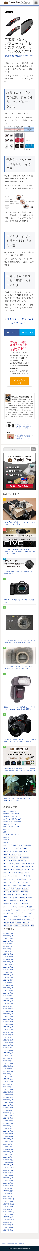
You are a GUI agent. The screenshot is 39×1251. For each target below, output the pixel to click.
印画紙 (24, 869)
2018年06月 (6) (8, 1173)
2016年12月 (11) (8, 1219)
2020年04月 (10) (8, 1115)
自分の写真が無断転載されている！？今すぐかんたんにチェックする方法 (19, 523)
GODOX (7, 869)
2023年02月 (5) (8, 1029)
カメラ (12, 913)
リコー (12, 879)
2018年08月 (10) (8, 1167)
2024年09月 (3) (8, 985)
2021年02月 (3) (8, 1089)
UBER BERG (31, 863)
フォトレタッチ (9, 863)
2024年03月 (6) (8, 996)
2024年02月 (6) (8, 998)
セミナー (20, 876)
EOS (20, 854)
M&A (13, 922)
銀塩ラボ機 (27, 885)
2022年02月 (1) (8, 1061)
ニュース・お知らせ (9, 811)
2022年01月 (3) (8, 1063)
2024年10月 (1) (8, 982)
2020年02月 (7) (8, 1120)
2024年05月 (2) (8, 990)
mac (21, 851)
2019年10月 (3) (8, 1131)
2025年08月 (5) (8, 959)
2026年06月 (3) (8, 936)
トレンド (26, 872)
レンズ (6, 58)
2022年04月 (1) (8, 1055)
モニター (21, 845)
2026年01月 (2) (8, 946)
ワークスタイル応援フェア (11, 900)
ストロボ (7, 845)
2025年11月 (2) (8, 951)
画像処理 (6, 840)
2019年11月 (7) (8, 1128)
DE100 (18, 888)
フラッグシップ (27, 913)
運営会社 (4, 1243)
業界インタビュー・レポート (12, 826)
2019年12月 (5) (8, 1126)
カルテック (8, 894)
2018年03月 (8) (8, 1180)
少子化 (16, 897)
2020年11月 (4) (8, 1097)
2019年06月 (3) (8, 1141)
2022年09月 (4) (8, 1042)
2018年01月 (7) (8, 1186)
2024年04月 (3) (8, 993)
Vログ (23, 900)
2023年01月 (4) (8, 1032)
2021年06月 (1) (8, 1079)
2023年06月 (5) (8, 1019)
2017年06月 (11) (8, 1204)
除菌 (25, 894)
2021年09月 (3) (8, 1071)
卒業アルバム (8, 897)
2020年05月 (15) (8, 1113)
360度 (6, 913)
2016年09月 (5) (8, 1227)
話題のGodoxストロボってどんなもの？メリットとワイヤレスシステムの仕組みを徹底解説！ (19, 708)
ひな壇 (14, 885)
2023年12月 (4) (8, 1003)
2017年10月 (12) (8, 1193)
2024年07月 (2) (8, 988)
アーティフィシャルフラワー (22, 925)
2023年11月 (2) (8, 1006)
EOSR (19, 913)
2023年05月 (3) (8, 1022)
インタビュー (22, 860)
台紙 (33, 925)
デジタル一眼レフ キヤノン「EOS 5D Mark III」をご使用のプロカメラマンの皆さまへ (19, 667)
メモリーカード (9, 882)
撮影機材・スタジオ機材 (11, 814)
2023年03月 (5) (8, 1027)
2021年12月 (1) (8, 1066)
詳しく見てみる (19, 381)
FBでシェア (12, 332)
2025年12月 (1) (8, 949)
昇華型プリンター (20, 863)
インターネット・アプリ (11, 834)
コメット (19, 879)
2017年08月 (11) (8, 1199)
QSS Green (26, 888)
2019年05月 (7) (8, 1144)
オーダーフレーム (16, 903)
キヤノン (15, 848)
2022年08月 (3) (8, 1045)
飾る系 (14, 845)
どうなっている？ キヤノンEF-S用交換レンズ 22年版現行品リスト (19, 572)
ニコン (27, 848)
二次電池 (7, 910)
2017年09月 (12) (8, 1196)
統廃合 (22, 897)
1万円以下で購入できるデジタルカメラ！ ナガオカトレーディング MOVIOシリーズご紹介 (19, 641)
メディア (12, 872)
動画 (21, 848)
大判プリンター (25, 857)
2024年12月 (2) (8, 977)
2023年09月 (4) (8, 1011)
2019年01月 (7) (8, 1154)
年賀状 (7, 851)
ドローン (27, 851)
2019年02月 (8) (8, 1152)
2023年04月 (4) (8, 1024)
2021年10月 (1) (8, 1068)
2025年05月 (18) (8, 967)
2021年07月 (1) (8, 1076)
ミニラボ (18, 866)
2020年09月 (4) (8, 1102)
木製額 (7, 903)
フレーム (29, 900)
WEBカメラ (24, 910)
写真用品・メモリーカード (11, 816)
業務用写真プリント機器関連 (12, 821)
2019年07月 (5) (8, 1139)
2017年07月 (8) (8, 1201)
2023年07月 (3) (8, 1016)
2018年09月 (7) (8, 1165)
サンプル (26, 922)
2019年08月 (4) (8, 1136)
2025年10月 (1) (8, 954)
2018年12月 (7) (8, 1157)
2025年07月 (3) (8, 962)
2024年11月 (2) (8, 980)
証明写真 (28, 845)
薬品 (6, 872)
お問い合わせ (21, 1243)
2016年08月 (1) (8, 1230)
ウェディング (8, 925)
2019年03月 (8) (8, 1149)
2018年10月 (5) (8, 1162)
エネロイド (15, 910)
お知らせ (6, 837)
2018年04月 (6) (8, 1178)
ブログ (7, 919)
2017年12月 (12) (8, 1188)
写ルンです (19, 882)
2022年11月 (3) (8, 1037)
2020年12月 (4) (8, 1094)
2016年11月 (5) (8, 1222)
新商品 (5, 842)
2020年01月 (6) (8, 1123)
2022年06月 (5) (8, 1050)
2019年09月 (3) (8, 1133)
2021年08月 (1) (8, 1074)
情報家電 (32, 910)
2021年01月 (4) (8, 1092)
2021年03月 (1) (8, 1087)
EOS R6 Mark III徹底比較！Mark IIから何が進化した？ (19, 601)
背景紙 (26, 882)
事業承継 (19, 922)
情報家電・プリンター (10, 824)
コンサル (32, 869)
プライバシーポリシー (10, 1243)
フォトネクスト (16, 869)
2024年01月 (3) (8, 1001)
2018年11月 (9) (8, 1160)
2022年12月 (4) (8, 1035)
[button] (36, 2)
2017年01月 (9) (8, 1217)
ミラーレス (14, 851)
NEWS (6, 922)
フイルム (17, 907)
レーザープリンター (10, 876)
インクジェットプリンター (11, 857)
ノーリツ (7, 888)
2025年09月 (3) (8, 956)
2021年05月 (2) (8, 1081)
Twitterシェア (27, 332)
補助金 (15, 916)
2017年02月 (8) (8, 1214)
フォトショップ (9, 866)
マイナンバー (8, 907)
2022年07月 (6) (8, 1048)
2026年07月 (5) (8, 933)
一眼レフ (7, 848)
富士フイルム (27, 879)
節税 (6, 854)
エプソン (7, 860)
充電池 (24, 907)
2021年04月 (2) (8, 1084)
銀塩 (20, 885)
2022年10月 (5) (8, 1040)
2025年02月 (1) (8, 972)
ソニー (7, 891)
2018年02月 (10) (8, 1183)
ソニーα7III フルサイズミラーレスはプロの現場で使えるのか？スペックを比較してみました (20, 740)
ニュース (27, 916)
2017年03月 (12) (8, 1212)
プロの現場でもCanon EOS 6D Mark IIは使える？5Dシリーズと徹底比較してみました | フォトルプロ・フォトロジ (19, 551)
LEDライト (8, 916)
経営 (4, 832)
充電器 (30, 907)
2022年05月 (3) (8, 1053)
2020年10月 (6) (8, 1100)
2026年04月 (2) (8, 938)
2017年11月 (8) (8, 1191)
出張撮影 (25, 866)
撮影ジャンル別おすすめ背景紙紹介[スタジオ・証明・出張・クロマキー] (20, 799)
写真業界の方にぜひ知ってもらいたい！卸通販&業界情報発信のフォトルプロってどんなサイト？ (19, 769)
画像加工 (7, 885)
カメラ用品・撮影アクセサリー (13, 56)
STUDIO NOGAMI (16, 919)
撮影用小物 (25, 891)
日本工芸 (25, 903)
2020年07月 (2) (8, 1107)
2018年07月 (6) (8, 1170)
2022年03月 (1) (8, 1058)
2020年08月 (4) (8, 1105)
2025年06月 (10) (8, 964)
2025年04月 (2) (8, 969)
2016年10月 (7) (8, 1225)
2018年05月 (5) (8, 1175)
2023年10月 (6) (8, 1009)
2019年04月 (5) (8, 1146)
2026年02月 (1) (8, 943)
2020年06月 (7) (8, 1110)
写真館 (19, 872)
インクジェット (15, 891)
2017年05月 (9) (8, 1206)
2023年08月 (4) (8, 1014)
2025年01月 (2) (8, 975)
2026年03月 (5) (8, 941)
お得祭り (30, 897)
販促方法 (6, 829)
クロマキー (13, 854)
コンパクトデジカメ (29, 919)
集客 (6, 879)
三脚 (32, 866)
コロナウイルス (18, 894)
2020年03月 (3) (8, 1118)
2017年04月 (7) (8, 1209)
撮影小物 (28, 876)
